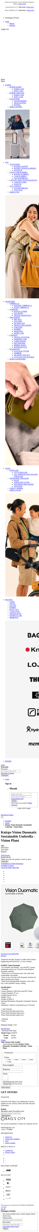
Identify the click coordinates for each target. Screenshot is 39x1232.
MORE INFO (30, 10)
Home (7, 823)
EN (2, 1209)
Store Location (10, 1143)
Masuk (12, 23)
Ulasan (3, 1040)
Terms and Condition (12, 1139)
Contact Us (9, 1150)
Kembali (8, 821)
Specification (5, 1029)
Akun (7, 21)
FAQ (7, 1141)
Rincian (3, 956)
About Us (8, 1137)
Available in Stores (7, 866)
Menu (3, 79)
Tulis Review (5, 855)
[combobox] (11, 771)
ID (5, 1209)
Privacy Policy (10, 1152)
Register (12, 25)
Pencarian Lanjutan (7, 773)
